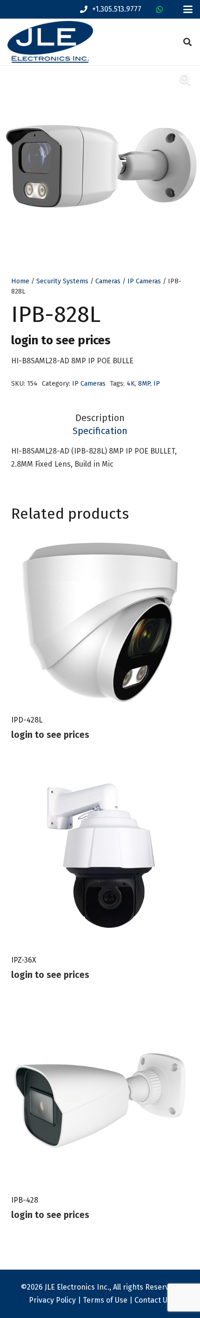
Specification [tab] (100, 430)
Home (20, 281)
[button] (188, 9)
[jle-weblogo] (50, 42)
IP (156, 384)
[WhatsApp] (159, 9)
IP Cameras (144, 281)
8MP (144, 384)
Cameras (107, 281)
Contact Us (152, 1300)
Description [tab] (100, 417)
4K (131, 384)
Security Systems (62, 281)
